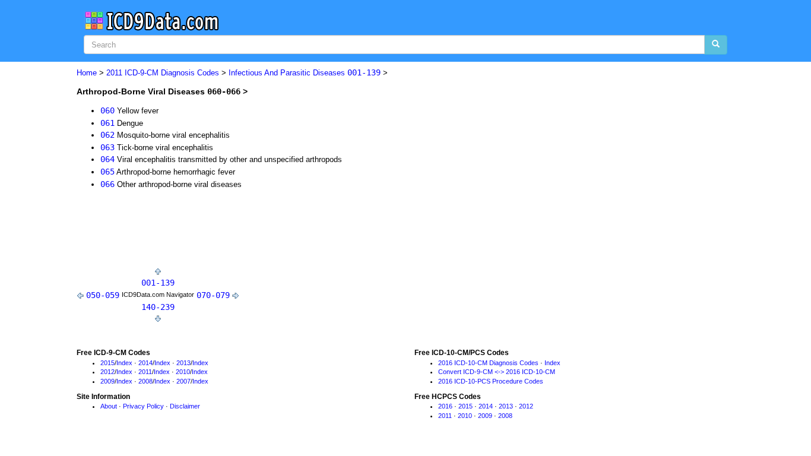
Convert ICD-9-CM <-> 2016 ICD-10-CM (496, 371)
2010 (183, 371)
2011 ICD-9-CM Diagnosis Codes (162, 72)
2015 (107, 362)
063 (107, 147)
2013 (183, 362)
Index (124, 362)
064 (107, 159)
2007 (183, 381)
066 (107, 184)
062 (107, 135)
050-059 (102, 295)
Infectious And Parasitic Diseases (305, 72)
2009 (107, 381)
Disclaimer (185, 406)
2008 (145, 381)
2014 (145, 362)
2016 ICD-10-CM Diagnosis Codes (488, 362)
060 (107, 110)
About (108, 406)
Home (87, 72)
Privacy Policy (143, 406)
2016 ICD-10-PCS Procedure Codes (490, 381)
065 (107, 171)
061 (107, 123)
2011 (145, 371)
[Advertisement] (293, 231)
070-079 (213, 295)
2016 (445, 406)
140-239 (158, 307)
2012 (107, 371)
